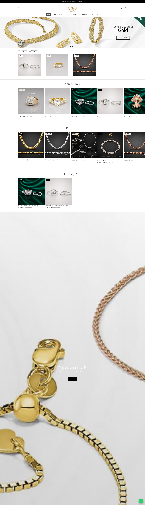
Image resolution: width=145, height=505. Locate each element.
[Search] (18, 8)
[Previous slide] (1, 1)
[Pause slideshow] (70, 46)
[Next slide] (143, 1)
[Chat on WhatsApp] (141, 501)
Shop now (72, 379)
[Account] (122, 8)
